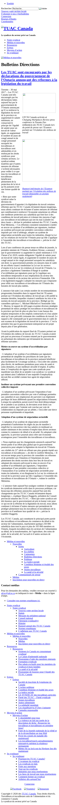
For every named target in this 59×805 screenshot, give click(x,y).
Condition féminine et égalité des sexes (35, 690)
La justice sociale (32, 562)
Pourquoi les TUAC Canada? (31, 759)
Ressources (12, 45)
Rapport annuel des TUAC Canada (34, 626)
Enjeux (10, 47)
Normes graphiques (27, 628)
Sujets (21, 546)
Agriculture (29, 549)
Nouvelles (17, 544)
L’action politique (26, 687)
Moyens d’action (14, 50)
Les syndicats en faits (28, 764)
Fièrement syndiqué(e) (28, 621)
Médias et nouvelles (16, 42)
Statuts (21, 613)
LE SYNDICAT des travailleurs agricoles (37, 695)
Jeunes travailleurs (32, 569)
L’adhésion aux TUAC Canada (32, 631)
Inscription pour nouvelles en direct (28, 580)
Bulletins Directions (33, 557)
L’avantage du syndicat (28, 761)
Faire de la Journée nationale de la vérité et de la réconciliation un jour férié (37, 731)
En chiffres (29, 551)
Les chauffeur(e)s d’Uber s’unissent (34, 707)
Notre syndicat (13, 40)
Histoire (21, 623)
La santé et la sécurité (33, 572)
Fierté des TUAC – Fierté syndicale (34, 697)
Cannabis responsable (28, 710)
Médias (16, 577)
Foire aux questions (27, 766)
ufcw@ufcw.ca (8, 593)
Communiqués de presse (29, 574)
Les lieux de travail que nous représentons (37, 774)
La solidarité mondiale (28, 705)
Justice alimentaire (26, 702)
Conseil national (25, 618)
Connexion (29, 784)
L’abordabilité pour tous (29, 718)
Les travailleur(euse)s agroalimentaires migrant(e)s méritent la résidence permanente (35, 743)
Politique (28, 559)
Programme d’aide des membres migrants (37, 659)
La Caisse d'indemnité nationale (32, 656)
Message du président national (32, 615)
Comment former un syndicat (31, 776)
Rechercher (6, 8)
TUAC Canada (29, 794)
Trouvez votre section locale (31, 610)
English (10, 3)
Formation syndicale (27, 661)
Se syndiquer (13, 53)
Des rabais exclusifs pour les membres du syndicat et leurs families (37, 665)
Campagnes (29, 554)
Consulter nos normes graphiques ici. (23, 600)
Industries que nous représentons (33, 771)
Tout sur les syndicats (28, 769)
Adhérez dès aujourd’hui (29, 779)
